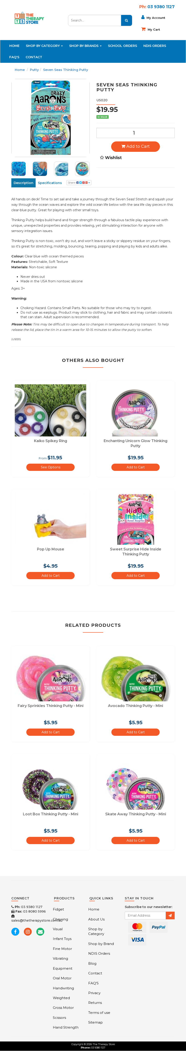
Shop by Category (96, 931)
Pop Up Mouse (50, 549)
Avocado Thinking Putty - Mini (135, 706)
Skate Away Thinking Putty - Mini (135, 814)
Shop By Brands (84, 46)
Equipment (62, 968)
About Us (96, 919)
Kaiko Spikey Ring (50, 441)
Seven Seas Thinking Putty (65, 70)
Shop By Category (43, 46)
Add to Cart (137, 146)
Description (23, 183)
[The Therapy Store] (29, 17)
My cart (153, 29)
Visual (58, 929)
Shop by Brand (101, 944)
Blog (92, 963)
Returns (95, 1002)
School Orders (122, 46)
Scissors (59, 1017)
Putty (34, 70)
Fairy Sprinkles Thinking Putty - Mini (50, 706)
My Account (155, 17)
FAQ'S (14, 57)
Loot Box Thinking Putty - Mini (50, 814)
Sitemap (95, 1022)
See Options (50, 467)
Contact (34, 57)
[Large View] (18, 169)
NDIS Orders (154, 46)
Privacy (94, 993)
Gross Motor (63, 1007)
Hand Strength (65, 1027)
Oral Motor (62, 978)
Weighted (61, 998)
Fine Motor (62, 949)
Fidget (58, 909)
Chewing (60, 919)
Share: (72, 182)
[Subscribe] (170, 915)
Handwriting (63, 988)
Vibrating (60, 958)
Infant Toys (62, 939)
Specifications (50, 183)
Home (14, 46)
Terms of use (99, 1012)
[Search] (126, 20)
